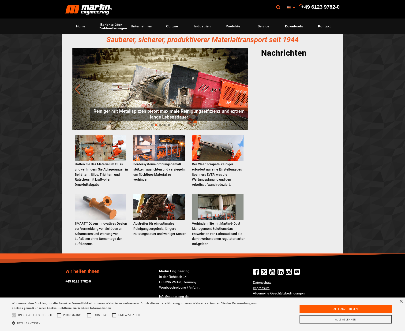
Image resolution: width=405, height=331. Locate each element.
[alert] (202, 314)
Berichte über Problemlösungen (112, 26)
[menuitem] (88, 9)
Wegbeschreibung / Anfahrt (179, 287)
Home (80, 26)
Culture (172, 26)
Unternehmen (141, 26)
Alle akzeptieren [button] (346, 309)
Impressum (261, 288)
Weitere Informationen (94, 308)
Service (263, 26)
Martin (89, 9)
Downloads (294, 26)
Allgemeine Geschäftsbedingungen (279, 293)
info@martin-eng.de (174, 296)
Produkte (233, 26)
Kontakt (324, 26)
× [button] (401, 301)
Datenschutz (262, 282)
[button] (136, 323)
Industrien (202, 26)
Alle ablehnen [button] (345, 319)
